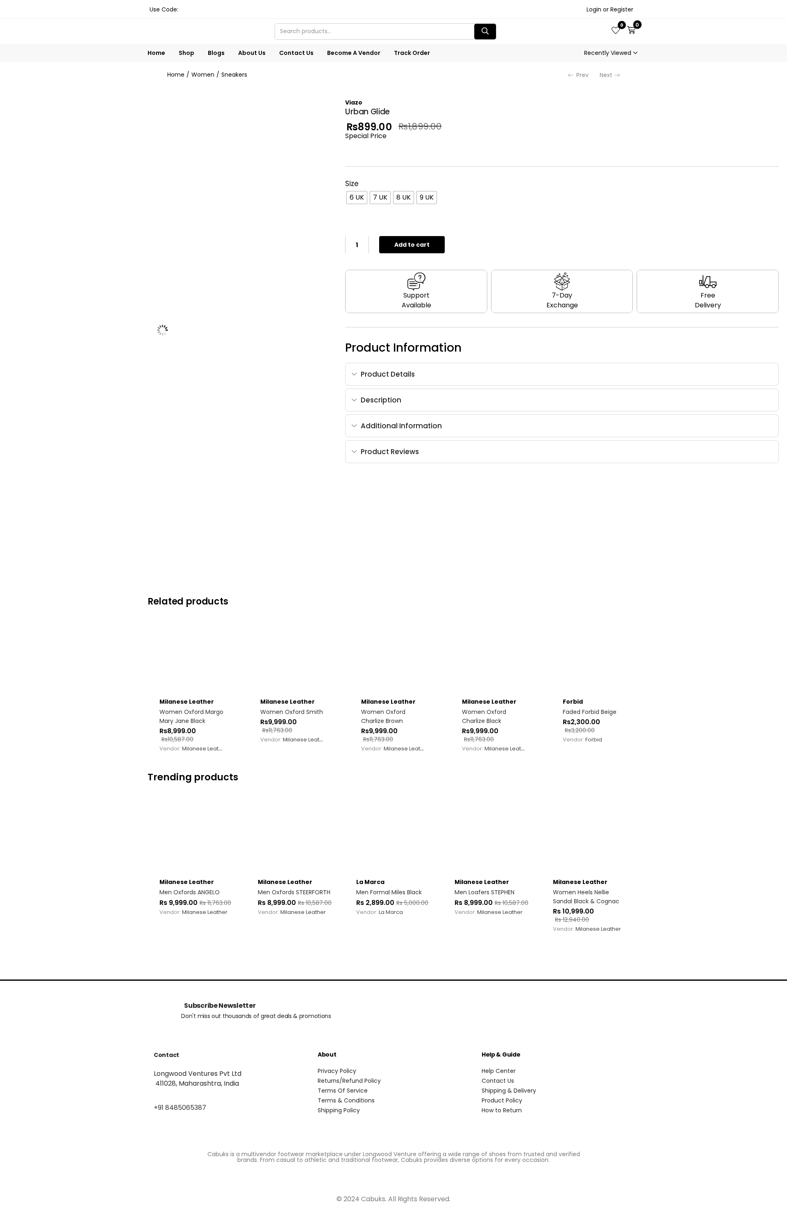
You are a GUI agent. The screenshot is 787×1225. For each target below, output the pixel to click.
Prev (582, 75)
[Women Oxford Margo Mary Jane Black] (191, 658)
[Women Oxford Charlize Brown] (393, 658)
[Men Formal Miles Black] (393, 833)
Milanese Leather (186, 702)
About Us (252, 53)
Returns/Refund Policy (349, 1081)
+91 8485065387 (180, 1107)
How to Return (502, 1110)
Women (202, 74)
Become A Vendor (353, 53)
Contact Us (296, 53)
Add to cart (412, 245)
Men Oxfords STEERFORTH (294, 892)
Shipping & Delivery (509, 1090)
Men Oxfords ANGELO (189, 892)
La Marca (370, 882)
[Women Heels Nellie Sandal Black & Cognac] (590, 833)
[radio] (357, 197)
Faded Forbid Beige (589, 712)
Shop (186, 53)
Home (156, 53)
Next (606, 75)
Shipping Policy (339, 1110)
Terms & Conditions (346, 1100)
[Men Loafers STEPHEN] (492, 833)
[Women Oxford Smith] (292, 658)
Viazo (353, 102)
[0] (616, 31)
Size (352, 184)
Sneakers (234, 74)
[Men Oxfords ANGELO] (196, 833)
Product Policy (502, 1100)
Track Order (412, 53)
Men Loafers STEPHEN (484, 892)
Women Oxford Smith (291, 712)
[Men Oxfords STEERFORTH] (295, 833)
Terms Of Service (343, 1090)
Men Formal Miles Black (389, 892)
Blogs (216, 53)
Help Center (499, 1071)
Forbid (573, 702)
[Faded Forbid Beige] (595, 658)
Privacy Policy (337, 1071)
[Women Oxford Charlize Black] (494, 658)
